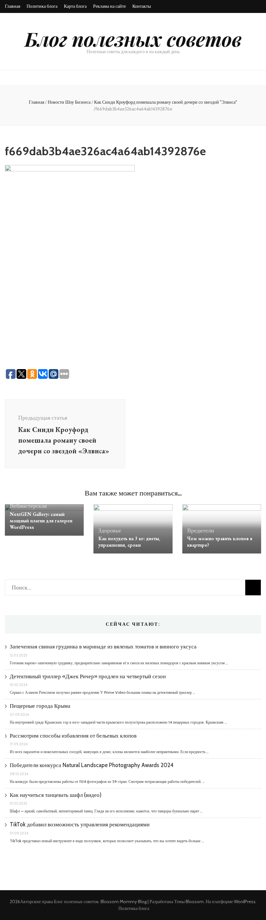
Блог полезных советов (133, 39)
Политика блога (42, 6)
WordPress (245, 901)
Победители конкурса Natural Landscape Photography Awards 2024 (92, 765)
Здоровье (109, 530)
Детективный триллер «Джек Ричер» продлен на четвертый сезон (88, 676)
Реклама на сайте (109, 6)
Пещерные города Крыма (40, 706)
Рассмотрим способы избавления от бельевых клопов (73, 735)
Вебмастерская (28, 505)
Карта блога (75, 6)
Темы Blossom (189, 901)
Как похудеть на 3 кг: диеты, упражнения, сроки (129, 541)
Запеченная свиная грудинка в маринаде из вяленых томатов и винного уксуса (103, 646)
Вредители (200, 530)
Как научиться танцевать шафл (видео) (56, 795)
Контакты (141, 6)
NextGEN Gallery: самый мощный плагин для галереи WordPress (41, 520)
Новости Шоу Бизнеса (69, 102)
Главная (12, 6)
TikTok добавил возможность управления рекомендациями (80, 824)
